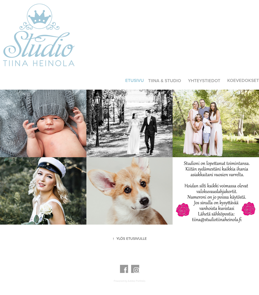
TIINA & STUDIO (164, 80)
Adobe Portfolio (136, 281)
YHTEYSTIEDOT (204, 80)
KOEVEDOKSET (243, 80)
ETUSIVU (134, 80)
